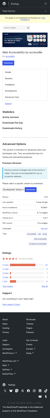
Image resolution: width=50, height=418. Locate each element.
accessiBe (10, 56)
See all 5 (44, 228)
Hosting (5, 328)
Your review (7, 286)
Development (11, 91)
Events (29, 344)
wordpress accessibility (38, 244)
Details (8, 72)
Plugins (29, 328)
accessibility (31, 234)
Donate (30, 349)
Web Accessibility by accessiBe (22, 52)
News (5, 324)
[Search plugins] (28, 27)
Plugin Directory (8, 11)
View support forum (11, 304)
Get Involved (32, 340)
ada (39, 234)
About (5, 319)
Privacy (5, 332)
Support (8, 103)
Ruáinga (11, 385)
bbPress (7, 369)
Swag (30, 353)
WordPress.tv (9, 353)
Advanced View (12, 97)
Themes (29, 324)
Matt (5, 365)
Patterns (30, 332)
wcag (45, 234)
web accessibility (40, 239)
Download (8, 63)
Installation (10, 84)
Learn (4, 340)
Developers (7, 349)
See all (45, 286)
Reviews (8, 78)
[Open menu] (46, 3)
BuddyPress (9, 374)
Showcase (31, 319)
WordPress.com (10, 361)
